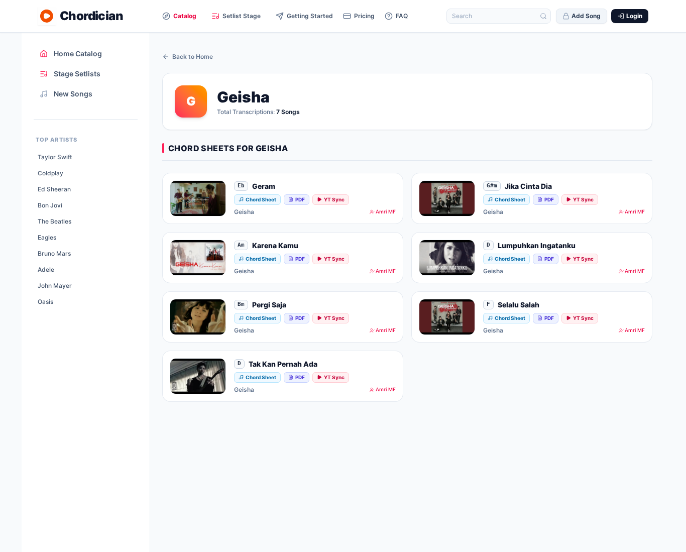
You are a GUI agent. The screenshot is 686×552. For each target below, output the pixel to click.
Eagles (47, 237)
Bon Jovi (50, 205)
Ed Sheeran (54, 189)
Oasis (45, 301)
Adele (46, 269)
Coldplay (50, 173)
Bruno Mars (54, 253)
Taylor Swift (55, 157)
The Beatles (54, 221)
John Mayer (55, 285)
